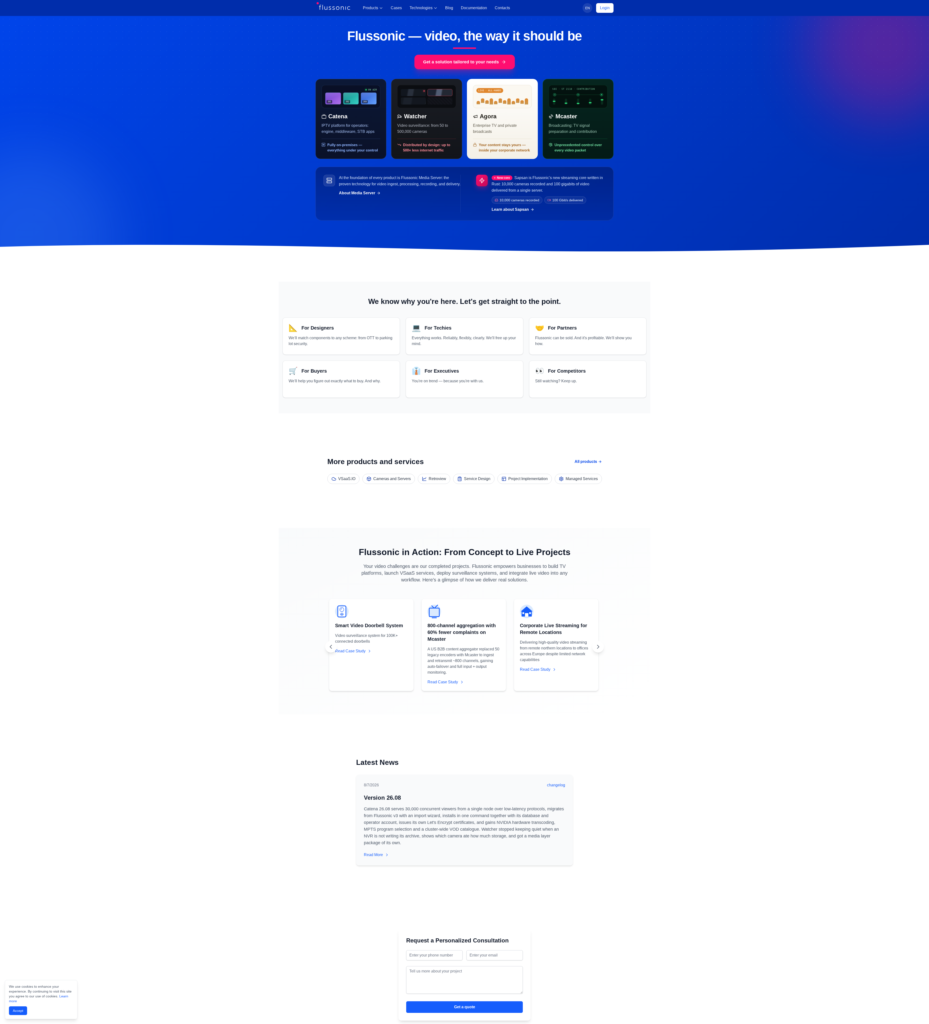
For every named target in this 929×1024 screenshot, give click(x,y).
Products (370, 8)
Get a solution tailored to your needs (461, 62)
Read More (373, 855)
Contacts (502, 8)
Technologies (421, 8)
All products (586, 461)
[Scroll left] (331, 647)
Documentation (474, 8)
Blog (449, 8)
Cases (396, 8)
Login (605, 8)
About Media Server (357, 193)
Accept (18, 1011)
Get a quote (464, 1007)
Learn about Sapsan (510, 209)
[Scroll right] (598, 647)
